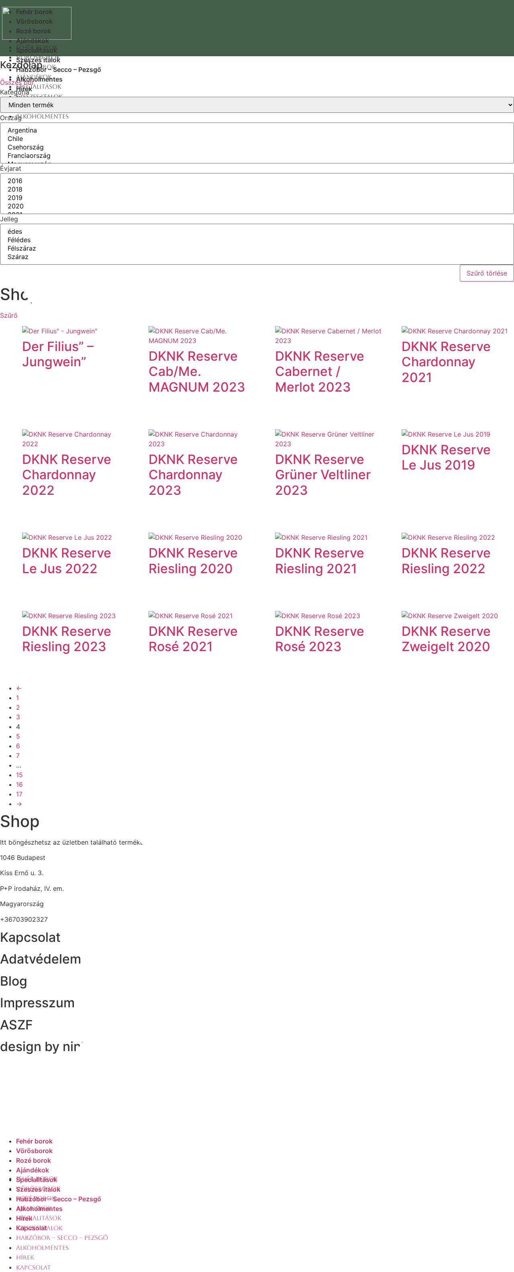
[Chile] (257, 139)
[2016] (257, 181)
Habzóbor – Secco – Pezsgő (62, 1237)
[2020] (257, 206)
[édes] (257, 231)
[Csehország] (257, 147)
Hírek (25, 1257)
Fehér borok (34, 12)
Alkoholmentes (42, 1247)
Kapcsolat (33, 1267)
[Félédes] (257, 240)
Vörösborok (34, 21)
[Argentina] (257, 130)
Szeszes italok (39, 1228)
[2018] (257, 189)
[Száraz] (257, 257)
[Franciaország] (257, 155)
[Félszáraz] (257, 248)
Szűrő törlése (487, 273)
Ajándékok (32, 41)
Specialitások (38, 86)
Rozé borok (33, 31)
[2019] (257, 198)
